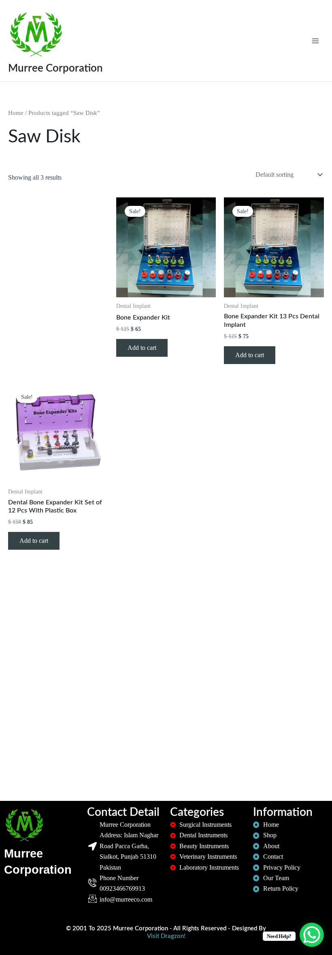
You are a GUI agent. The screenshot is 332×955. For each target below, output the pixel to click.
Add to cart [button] (142, 347)
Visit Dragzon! (166, 936)
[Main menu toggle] (315, 40)
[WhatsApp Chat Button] (312, 935)
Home (15, 113)
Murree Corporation (55, 68)
